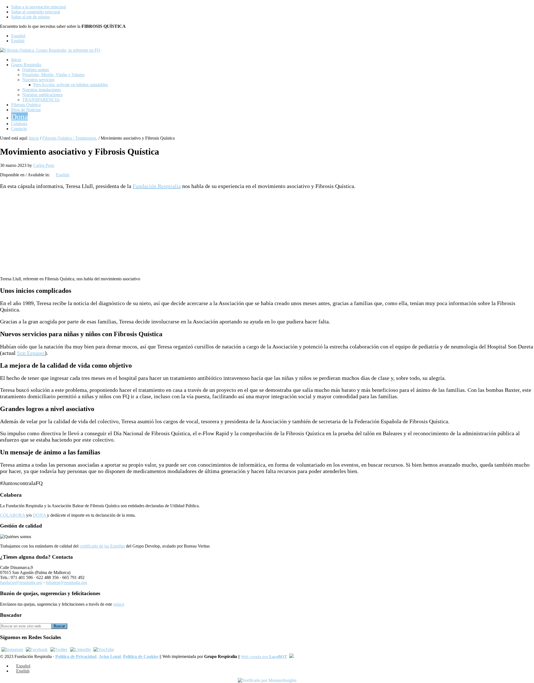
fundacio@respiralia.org (21, 582)
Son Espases (31, 353)
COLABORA (12, 515)
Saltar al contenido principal (35, 11)
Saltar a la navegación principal (38, 6)
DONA (40, 515)
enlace (118, 604)
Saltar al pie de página (30, 16)
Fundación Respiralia (157, 186)
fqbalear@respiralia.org (66, 582)
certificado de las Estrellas (102, 546)
